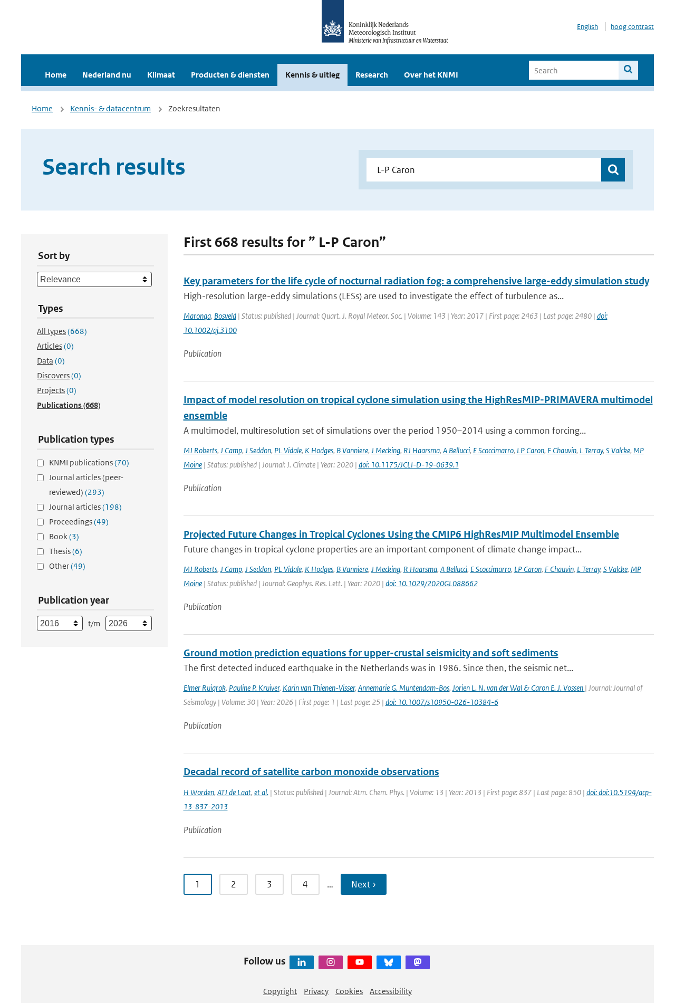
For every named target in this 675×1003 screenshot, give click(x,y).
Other (67, 566)
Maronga (197, 316)
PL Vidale (288, 450)
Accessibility (391, 991)
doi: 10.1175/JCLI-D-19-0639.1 (409, 465)
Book (64, 536)
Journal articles (85, 507)
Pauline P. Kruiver (254, 688)
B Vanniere (352, 450)
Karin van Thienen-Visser (319, 688)
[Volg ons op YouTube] (359, 962)
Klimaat (161, 75)
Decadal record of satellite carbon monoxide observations (311, 772)
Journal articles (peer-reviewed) (86, 484)
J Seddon (258, 450)
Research (371, 75)
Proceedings (79, 522)
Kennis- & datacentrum (110, 108)
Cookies (349, 991)
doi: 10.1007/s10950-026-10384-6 (441, 702)
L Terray (591, 450)
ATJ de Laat (234, 792)
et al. (261, 792)
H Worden (199, 792)
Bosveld (225, 316)
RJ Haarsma (421, 450)
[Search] (628, 70)
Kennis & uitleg (312, 75)
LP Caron (530, 450)
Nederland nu (106, 75)
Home (55, 75)
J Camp (231, 450)
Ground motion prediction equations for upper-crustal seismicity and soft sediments (371, 653)
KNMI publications (89, 462)
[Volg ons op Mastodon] (417, 962)
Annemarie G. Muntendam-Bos (403, 688)
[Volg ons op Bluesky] (388, 962)
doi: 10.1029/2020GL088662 (431, 583)
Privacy (316, 991)
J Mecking (385, 450)
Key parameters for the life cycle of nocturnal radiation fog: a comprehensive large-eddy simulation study (416, 281)
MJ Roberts (200, 450)
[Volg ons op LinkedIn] (301, 962)
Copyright (280, 991)
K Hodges (319, 450)
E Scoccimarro (493, 450)
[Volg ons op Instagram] (330, 962)
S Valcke (618, 450)
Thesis (65, 551)
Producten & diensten (230, 75)
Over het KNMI (431, 75)
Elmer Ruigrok (205, 688)
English (587, 26)
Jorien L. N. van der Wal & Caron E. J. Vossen (518, 688)
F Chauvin (561, 450)
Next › (363, 884)
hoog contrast (632, 26)
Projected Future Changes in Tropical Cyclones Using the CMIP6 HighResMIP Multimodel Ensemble (401, 534)
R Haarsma (420, 569)
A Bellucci (456, 450)
